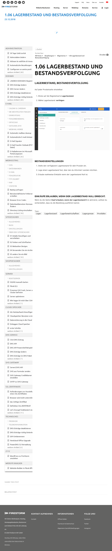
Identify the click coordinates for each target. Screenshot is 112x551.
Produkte (101, 213)
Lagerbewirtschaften (69, 213)
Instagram (87, 528)
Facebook (87, 519)
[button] (104, 54)
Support (77, 2)
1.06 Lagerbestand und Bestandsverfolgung (50, 14)
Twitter (86, 524)
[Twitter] (8, 2)
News (87, 2)
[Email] (23, 2)
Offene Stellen (62, 519)
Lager (38, 213)
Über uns (94, 2)
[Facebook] (4, 2)
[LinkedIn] (11, 2)
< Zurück (39, 49)
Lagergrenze (88, 213)
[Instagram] (19, 2)
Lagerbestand (51, 213)
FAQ (83, 2)
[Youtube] (15, 2)
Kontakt (101, 2)
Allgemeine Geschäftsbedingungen (68, 528)
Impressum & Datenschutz (66, 524)
